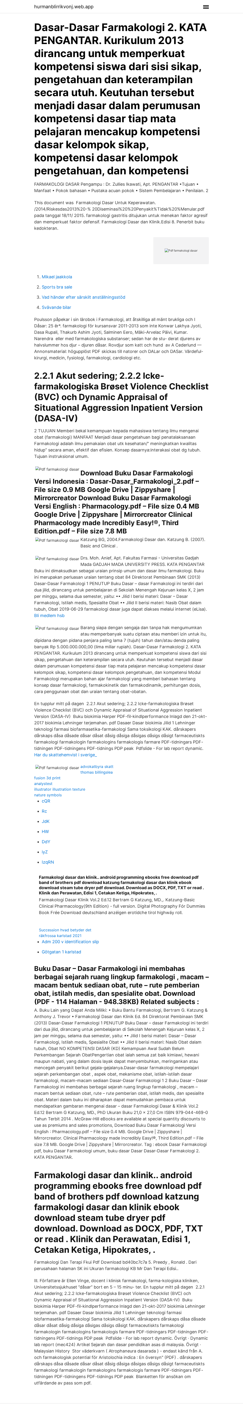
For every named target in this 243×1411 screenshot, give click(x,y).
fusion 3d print (47, 777)
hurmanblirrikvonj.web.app (63, 6)
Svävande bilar (56, 307)
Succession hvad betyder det (65, 930)
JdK (46, 821)
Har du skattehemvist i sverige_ (65, 754)
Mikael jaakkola (57, 276)
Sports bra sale (57, 286)
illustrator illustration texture (59, 789)
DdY (46, 841)
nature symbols (48, 795)
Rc (44, 811)
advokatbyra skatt (96, 766)
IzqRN (48, 862)
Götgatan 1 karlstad (61, 951)
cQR (46, 800)
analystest (43, 783)
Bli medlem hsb (49, 615)
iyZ (45, 851)
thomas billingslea (96, 772)
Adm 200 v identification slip (70, 941)
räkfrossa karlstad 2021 (60, 935)
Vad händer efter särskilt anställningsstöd (83, 297)
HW (45, 831)
